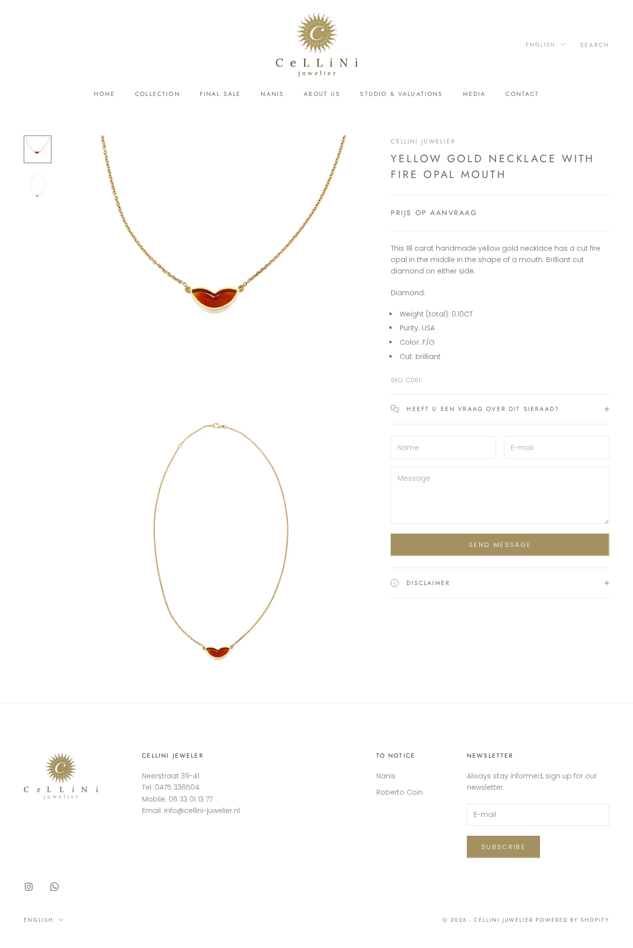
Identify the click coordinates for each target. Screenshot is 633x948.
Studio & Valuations (401, 94)
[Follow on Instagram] (29, 887)
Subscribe (503, 847)
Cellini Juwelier (423, 141)
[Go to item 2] (37, 185)
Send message (500, 544)
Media (474, 94)
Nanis (272, 94)
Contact (522, 94)
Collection (157, 94)
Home (105, 94)
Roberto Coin (399, 792)
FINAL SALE (220, 94)
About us (322, 94)
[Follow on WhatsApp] (54, 887)
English (540, 44)
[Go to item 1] (37, 149)
